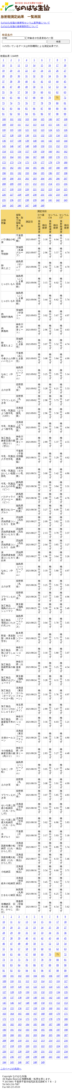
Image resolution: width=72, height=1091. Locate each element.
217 (4, 189)
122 (35, 130)
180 (65, 162)
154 (4, 151)
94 (26, 114)
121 (27, 130)
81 (65, 103)
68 (34, 97)
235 (4, 200)
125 (58, 130)
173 (11, 162)
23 (34, 71)
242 (58, 200)
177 (42, 162)
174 (19, 162)
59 (34, 92)
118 (4, 130)
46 (3, 87)
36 (65, 76)
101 (11, 119)
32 (34, 76)
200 (11, 178)
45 (65, 81)
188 (58, 168)
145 (4, 146)
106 (50, 119)
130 (27, 135)
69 (42, 97)
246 (19, 205)
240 (42, 200)
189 (65, 168)
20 (11, 71)
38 (11, 81)
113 (34, 124)
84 (19, 108)
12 (19, 65)
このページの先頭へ (10, 1068)
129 (19, 135)
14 (34, 65)
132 (42, 135)
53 (57, 87)
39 (19, 81)
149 (35, 146)
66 (19, 97)
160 (50, 151)
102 (19, 119)
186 (42, 168)
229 (27, 195)
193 (27, 173)
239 (35, 200)
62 (57, 92)
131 (35, 135)
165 (19, 157)
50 (34, 87)
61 (49, 92)
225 (65, 189)
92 (11, 114)
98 (57, 114)
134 (58, 135)
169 (50, 157)
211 (27, 184)
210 (19, 184)
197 (58, 173)
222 (42, 189)
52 (49, 87)
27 (65, 71)
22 (26, 71)
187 (50, 168)
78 (42, 103)
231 (42, 195)
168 (42, 157)
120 (19, 130)
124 (50, 130)
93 (19, 114)
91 (3, 114)
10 (3, 65)
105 (42, 119)
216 (65, 184)
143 (58, 141)
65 (11, 97)
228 (19, 195)
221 (35, 189)
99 (65, 114)
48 (19, 87)
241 (50, 200)
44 (57, 81)
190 (4, 173)
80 (57, 103)
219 (19, 189)
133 (50, 135)
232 (50, 195)
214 (50, 184)
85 (26, 108)
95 (34, 114)
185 (35, 168)
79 (49, 103)
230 (35, 195)
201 (19, 178)
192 (19, 173)
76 (26, 103)
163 (4, 157)
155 (11, 151)
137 (11, 141)
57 (19, 92)
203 (35, 178)
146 (11, 146)
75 (19, 103)
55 (3, 92)
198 (65, 173)
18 (65, 65)
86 (34, 108)
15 (42, 65)
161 (58, 151)
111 (19, 124)
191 (11, 173)
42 (42, 81)
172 (4, 162)
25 (49, 71)
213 (42, 184)
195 (42, 173)
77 (34, 103)
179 (58, 162)
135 (65, 135)
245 (11, 205)
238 (27, 200)
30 (19, 76)
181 (4, 168)
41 (34, 81)
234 (65, 195)
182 (11, 168)
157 (27, 151)
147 (19, 146)
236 (11, 200)
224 (58, 189)
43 (49, 81)
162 (65, 151)
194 (35, 173)
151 (50, 146)
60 (42, 92)
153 (65, 146)
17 (57, 65)
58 (26, 92)
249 (42, 205)
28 (3, 76)
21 (19, 71)
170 (58, 157)
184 (27, 168)
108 (65, 119)
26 (57, 71)
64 (3, 97)
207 (65, 178)
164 (11, 157)
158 (35, 151)
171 (65, 157)
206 (58, 178)
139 (27, 141)
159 (42, 151)
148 (27, 146)
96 (42, 114)
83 (11, 108)
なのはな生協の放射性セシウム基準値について (25, 23)
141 (42, 141)
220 (27, 189)
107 (58, 119)
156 (19, 151)
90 (65, 108)
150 (42, 146)
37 (3, 81)
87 (42, 108)
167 (35, 157)
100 (4, 119)
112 (27, 124)
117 (65, 124)
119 (11, 130)
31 (26, 76)
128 (11, 135)
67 (26, 97)
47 (11, 87)
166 (27, 157)
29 (11, 76)
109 (4, 124)
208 (4, 184)
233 (58, 195)
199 (4, 178)
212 (35, 184)
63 (65, 92)
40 (26, 81)
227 (11, 195)
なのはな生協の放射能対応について (19, 26)
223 (50, 189)
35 (57, 76)
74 (11, 103)
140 (35, 141)
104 (35, 119)
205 (50, 178)
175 (27, 162)
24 (42, 71)
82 (3, 108)
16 (49, 65)
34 (49, 76)
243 (65, 200)
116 (57, 124)
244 (4, 205)
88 (49, 108)
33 (42, 76)
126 (65, 130)
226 (4, 195)
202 (27, 178)
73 (3, 103)
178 (50, 162)
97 (49, 114)
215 (58, 184)
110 (11, 124)
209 (11, 184)
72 (65, 97)
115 (50, 124)
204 (42, 178)
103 (27, 119)
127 (4, 135)
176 (35, 162)
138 (19, 141)
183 (19, 168)
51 (42, 87)
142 (50, 141)
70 (49, 97)
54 (65, 87)
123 (42, 130)
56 (11, 92)
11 (11, 65)
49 (26, 87)
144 (65, 141)
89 (57, 108)
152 (58, 146)
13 (26, 65)
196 (50, 173)
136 (4, 141)
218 (11, 189)
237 (19, 200)
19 (3, 71)
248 (35, 205)
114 (42, 124)
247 (27, 205)
